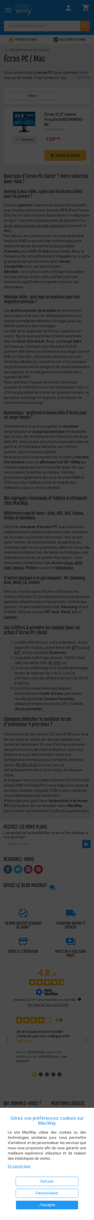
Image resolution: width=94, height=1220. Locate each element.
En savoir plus (19, 1166)
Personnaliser (47, 1193)
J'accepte (47, 1205)
